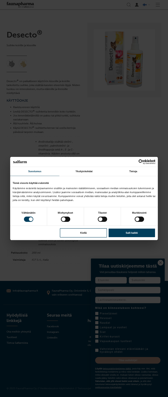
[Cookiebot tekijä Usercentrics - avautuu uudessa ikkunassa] (141, 161)
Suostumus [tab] (35, 171)
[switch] (65, 219)
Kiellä (83, 232)
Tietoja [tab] (133, 171)
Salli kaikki (132, 232)
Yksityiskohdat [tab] (84, 171)
